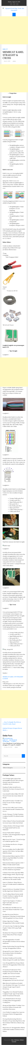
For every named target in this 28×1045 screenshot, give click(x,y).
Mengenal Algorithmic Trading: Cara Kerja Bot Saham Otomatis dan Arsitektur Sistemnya (13, 1007)
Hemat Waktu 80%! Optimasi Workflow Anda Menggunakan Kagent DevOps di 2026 (14, 834)
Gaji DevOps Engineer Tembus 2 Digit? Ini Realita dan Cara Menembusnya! (12, 902)
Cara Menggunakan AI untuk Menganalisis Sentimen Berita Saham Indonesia (14, 941)
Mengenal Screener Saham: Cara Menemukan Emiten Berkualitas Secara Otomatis (12, 953)
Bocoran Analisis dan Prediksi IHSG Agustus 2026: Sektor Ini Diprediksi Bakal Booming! (13, 851)
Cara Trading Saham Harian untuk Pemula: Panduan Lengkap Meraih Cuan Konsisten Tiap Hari (13, 896)
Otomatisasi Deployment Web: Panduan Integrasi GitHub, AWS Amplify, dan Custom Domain (12, 971)
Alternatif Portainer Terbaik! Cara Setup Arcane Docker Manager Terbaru (13, 802)
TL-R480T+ (13, 741)
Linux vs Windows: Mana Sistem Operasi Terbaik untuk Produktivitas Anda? (13, 884)
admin (14, 61)
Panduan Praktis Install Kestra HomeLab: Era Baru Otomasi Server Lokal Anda (13, 789)
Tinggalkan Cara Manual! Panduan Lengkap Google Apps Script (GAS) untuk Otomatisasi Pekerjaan (13, 993)
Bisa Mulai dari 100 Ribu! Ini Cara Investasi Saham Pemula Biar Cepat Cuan (13, 909)
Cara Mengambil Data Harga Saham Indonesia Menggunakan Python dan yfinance (13, 964)
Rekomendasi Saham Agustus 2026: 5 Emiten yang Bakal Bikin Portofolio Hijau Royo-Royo (13, 858)
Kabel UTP (5, 49)
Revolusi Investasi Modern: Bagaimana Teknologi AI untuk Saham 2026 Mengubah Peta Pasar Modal (14, 916)
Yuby (12, 1040)
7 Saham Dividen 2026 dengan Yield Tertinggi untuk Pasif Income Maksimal (13, 827)
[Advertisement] (14, 30)
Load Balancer (13, 740)
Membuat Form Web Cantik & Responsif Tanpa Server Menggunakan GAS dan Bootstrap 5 (13, 978)
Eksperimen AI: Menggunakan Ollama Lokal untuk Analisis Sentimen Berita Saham (14, 1029)
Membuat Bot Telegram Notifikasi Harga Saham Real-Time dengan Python (13, 934)
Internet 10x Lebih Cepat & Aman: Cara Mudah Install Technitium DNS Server (13, 809)
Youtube (14, 1041)
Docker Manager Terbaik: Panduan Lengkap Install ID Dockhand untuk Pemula (13, 816)
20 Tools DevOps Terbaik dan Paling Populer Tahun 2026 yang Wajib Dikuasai (13, 928)
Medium (16, 1040)
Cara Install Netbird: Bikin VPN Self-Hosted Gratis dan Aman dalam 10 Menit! (13, 795)
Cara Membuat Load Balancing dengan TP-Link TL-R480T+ (13, 744)
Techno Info (6, 741)
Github (21, 1040)
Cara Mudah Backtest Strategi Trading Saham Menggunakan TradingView (12, 1000)
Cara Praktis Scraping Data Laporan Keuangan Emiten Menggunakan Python (13, 1014)
